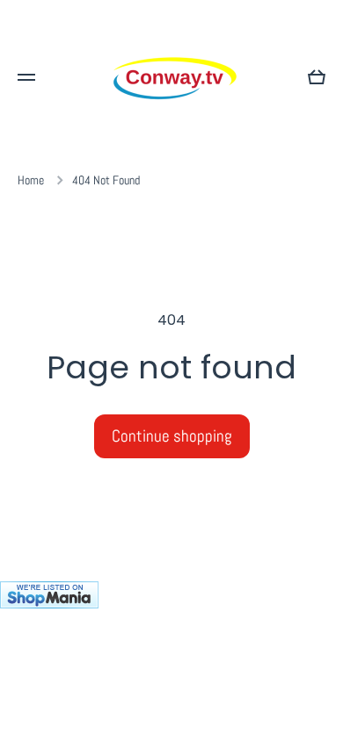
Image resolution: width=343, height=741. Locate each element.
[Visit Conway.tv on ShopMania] (171, 661)
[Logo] (171, 77)
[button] (316, 77)
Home (31, 180)
